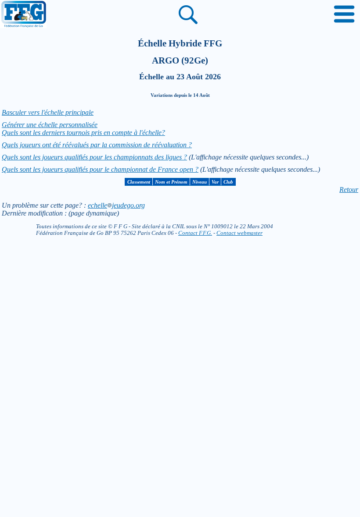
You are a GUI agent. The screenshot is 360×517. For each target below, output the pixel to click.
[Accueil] (23, 15)
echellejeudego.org (116, 205)
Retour (348, 189)
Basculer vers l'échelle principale (48, 112)
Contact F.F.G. (195, 233)
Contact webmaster (239, 233)
